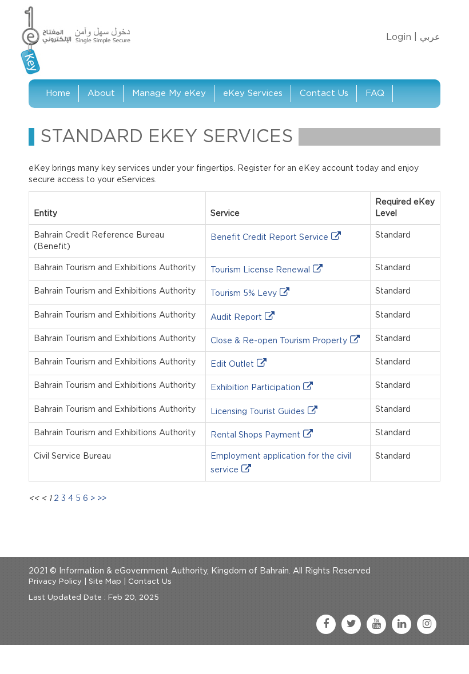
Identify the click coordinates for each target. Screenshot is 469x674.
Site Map (105, 581)
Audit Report (236, 318)
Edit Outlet (232, 364)
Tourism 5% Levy (243, 294)
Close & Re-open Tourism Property (278, 341)
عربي (430, 37)
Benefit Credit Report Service (269, 238)
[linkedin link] (401, 624)
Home (58, 93)
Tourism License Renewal (260, 270)
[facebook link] (326, 624)
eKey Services (253, 93)
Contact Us (324, 93)
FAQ (374, 93)
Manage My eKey (169, 93)
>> (101, 499)
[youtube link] (376, 624)
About (101, 93)
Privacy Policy (55, 581)
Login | (401, 37)
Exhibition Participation (255, 388)
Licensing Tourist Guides (257, 412)
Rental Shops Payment (255, 435)
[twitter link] (351, 624)
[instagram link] (426, 624)
